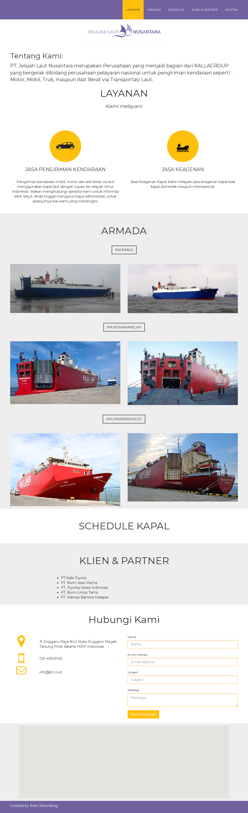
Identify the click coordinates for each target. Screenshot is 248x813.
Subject (133, 672)
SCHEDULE (176, 9)
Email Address (137, 654)
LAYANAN (133, 9)
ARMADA (154, 9)
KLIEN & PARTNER (205, 9)
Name (132, 637)
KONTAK (231, 9)
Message (133, 690)
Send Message (143, 714)
